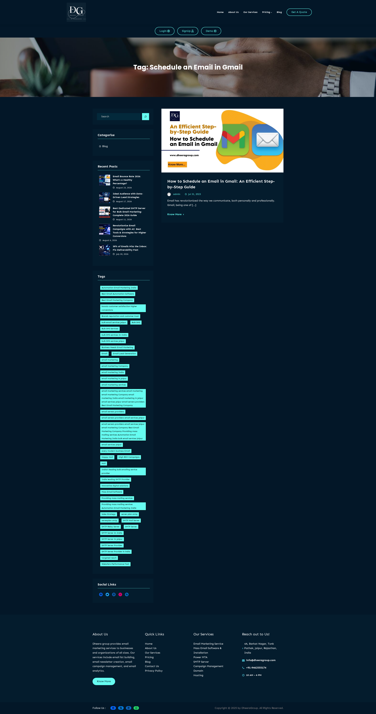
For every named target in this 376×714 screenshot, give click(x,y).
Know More (174, 214)
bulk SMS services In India (114, 335)
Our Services (152, 652)
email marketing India (113, 372)
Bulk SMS (136, 322)
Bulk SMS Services (110, 328)
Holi (104, 463)
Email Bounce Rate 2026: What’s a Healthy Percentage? (127, 180)
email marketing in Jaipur (114, 378)
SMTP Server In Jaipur (112, 539)
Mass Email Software (112, 492)
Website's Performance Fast (115, 564)
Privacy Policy (154, 670)
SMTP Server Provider (112, 545)
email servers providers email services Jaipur (123, 418)
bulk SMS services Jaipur (113, 341)
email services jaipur (111, 444)
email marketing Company (115, 366)
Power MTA (200, 657)
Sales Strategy (109, 514)
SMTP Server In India (112, 533)
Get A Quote (299, 12)
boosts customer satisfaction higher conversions (119, 308)
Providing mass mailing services (117, 498)
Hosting (198, 675)
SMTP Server (131, 526)
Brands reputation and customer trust (120, 316)
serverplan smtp (109, 520)
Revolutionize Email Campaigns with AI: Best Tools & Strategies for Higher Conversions (129, 230)
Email (104, 353)
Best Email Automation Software (118, 294)
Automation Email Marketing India (119, 287)
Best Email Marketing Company (117, 300)
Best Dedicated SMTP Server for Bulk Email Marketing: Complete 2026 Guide (129, 212)
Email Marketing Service (208, 643)
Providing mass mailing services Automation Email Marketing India (119, 506)
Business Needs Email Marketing (117, 347)
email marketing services (114, 385)
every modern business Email (116, 451)
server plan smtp (129, 514)
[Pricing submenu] (271, 12)
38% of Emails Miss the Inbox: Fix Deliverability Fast (130, 248)
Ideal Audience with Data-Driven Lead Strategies (128, 195)
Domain (198, 670)
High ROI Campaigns (129, 457)
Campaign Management (208, 666)
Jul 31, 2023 (194, 194)
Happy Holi (107, 457)
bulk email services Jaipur (114, 322)
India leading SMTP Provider (116, 479)
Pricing (149, 657)
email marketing (110, 360)
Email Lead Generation (124, 353)
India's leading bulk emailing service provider (119, 471)
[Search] (145, 116)
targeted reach (109, 558)
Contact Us (152, 666)
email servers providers (113, 411)
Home (220, 12)
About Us (150, 648)
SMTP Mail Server (131, 520)
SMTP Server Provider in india (116, 551)
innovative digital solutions (115, 485)
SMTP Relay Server (110, 526)
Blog (105, 146)
